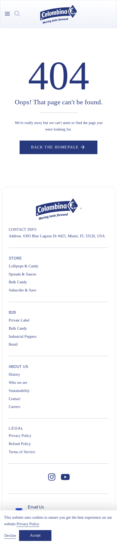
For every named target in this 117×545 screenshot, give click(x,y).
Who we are (18, 383)
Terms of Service (22, 452)
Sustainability (19, 391)
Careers (14, 407)
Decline (10, 536)
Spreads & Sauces (22, 274)
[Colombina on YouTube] (65, 477)
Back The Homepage (55, 147)
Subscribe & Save (22, 290)
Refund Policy (20, 444)
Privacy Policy (20, 436)
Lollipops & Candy (23, 266)
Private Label (19, 320)
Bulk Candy (18, 282)
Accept (35, 535)
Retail (13, 344)
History (14, 374)
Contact (14, 399)
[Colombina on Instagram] (51, 477)
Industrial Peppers (22, 337)
